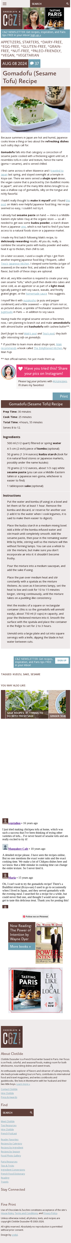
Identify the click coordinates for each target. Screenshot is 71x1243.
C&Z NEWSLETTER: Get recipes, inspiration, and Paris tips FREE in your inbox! (40, 662)
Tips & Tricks (7, 1165)
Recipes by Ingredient (12, 1147)
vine (23, 226)
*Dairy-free (51, 42)
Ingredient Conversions (13, 1169)
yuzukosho (29, 300)
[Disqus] (35, 769)
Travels (4, 1181)
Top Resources (8, 1125)
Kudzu (17, 674)
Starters (30, 42)
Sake (26, 674)
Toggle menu (4, 3)
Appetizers (11, 42)
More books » (20, 946)
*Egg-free (10, 46)
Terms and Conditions (26, 1213)
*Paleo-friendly (46, 51)
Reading (5, 1177)
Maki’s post (30, 333)
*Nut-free (20, 51)
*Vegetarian (27, 55)
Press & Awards (9, 1097)
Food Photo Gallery (11, 1155)
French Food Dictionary (13, 1173)
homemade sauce (36, 293)
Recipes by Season (10, 1151)
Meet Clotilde (8, 1121)
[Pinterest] (12, 1196)
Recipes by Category (11, 1143)
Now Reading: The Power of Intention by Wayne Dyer (21, 932)
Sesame (35, 674)
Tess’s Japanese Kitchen (15, 263)
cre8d (15, 1234)
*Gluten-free (33, 46)
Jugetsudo (7, 312)
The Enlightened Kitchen (48, 348)
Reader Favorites (9, 1139)
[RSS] (22, 1196)
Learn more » (23, 1084)
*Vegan (7, 55)
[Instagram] (17, 1196)
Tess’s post (48, 333)
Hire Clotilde (7, 1093)
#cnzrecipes (60, 381)
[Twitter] (7, 1196)
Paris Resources (9, 1161)
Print (64, 396)
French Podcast (9, 1133)
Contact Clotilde (9, 1089)
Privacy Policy (50, 1213)
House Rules (7, 1213)
